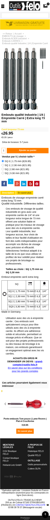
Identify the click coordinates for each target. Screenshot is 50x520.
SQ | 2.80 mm (17, 169)
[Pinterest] (36, 183)
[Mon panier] (45, 6)
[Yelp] (30, 183)
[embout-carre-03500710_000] (43, 64)
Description (8, 193)
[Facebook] (4, 183)
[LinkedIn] (23, 183)
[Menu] (2, 6)
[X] (10, 181)
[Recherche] (46, 15)
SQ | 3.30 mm (17, 173)
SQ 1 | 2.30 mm (18, 165)
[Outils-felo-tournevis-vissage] (24, 5)
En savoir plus (24, 193)
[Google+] (17, 183)
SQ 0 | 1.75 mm (18, 161)
